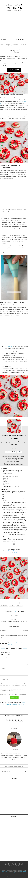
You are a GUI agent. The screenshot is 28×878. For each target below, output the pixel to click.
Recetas (8, 44)
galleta (16, 603)
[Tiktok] (24, 39)
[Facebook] (5, 864)
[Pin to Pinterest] (21, 611)
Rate (20, 451)
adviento (3, 603)
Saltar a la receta (14, 69)
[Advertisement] (14, 26)
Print (9, 451)
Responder (25, 630)
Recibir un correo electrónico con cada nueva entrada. (13, 694)
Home (1, 44)
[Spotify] (22, 39)
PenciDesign (4, 871)
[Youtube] (20, 39)
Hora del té (15, 44)
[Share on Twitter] (19, 611)
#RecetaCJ (16, 552)
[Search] (26, 39)
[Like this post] (16, 611)
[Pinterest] (18, 39)
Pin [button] (14, 451)
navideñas (19, 605)
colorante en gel (8, 346)
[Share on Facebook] (18, 611)
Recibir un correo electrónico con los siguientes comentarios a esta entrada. (11, 689)
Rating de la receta (5, 652)
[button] (11, 447)
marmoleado (4, 605)
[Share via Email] (23, 611)
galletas (22, 603)
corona (10, 603)
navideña (12, 605)
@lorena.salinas (11, 550)
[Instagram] (16, 39)
